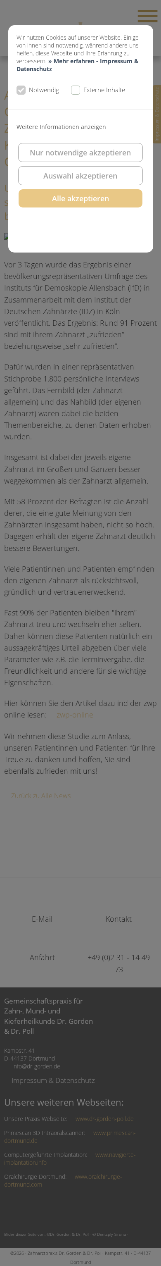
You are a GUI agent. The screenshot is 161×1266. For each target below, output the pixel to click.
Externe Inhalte (104, 90)
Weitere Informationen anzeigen (61, 127)
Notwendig (44, 90)
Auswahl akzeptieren (80, 176)
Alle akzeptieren (80, 198)
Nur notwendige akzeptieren (80, 152)
